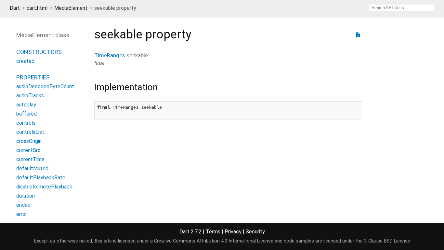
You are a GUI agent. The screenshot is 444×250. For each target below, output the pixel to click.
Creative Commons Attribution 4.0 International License (213, 241)
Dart (15, 8)
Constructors (39, 52)
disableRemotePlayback (44, 187)
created (25, 61)
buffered (26, 114)
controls (25, 123)
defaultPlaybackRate (40, 177)
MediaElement (70, 8)
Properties (33, 77)
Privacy (233, 232)
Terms (213, 232)
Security (255, 232)
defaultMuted (32, 168)
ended (23, 205)
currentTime (30, 159)
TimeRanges (109, 55)
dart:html (37, 8)
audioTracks (30, 95)
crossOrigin (29, 141)
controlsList (30, 132)
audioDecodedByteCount (45, 86)
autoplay (26, 105)
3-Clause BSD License (387, 241)
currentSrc (28, 150)
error (21, 214)
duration (25, 196)
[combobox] (401, 8)
